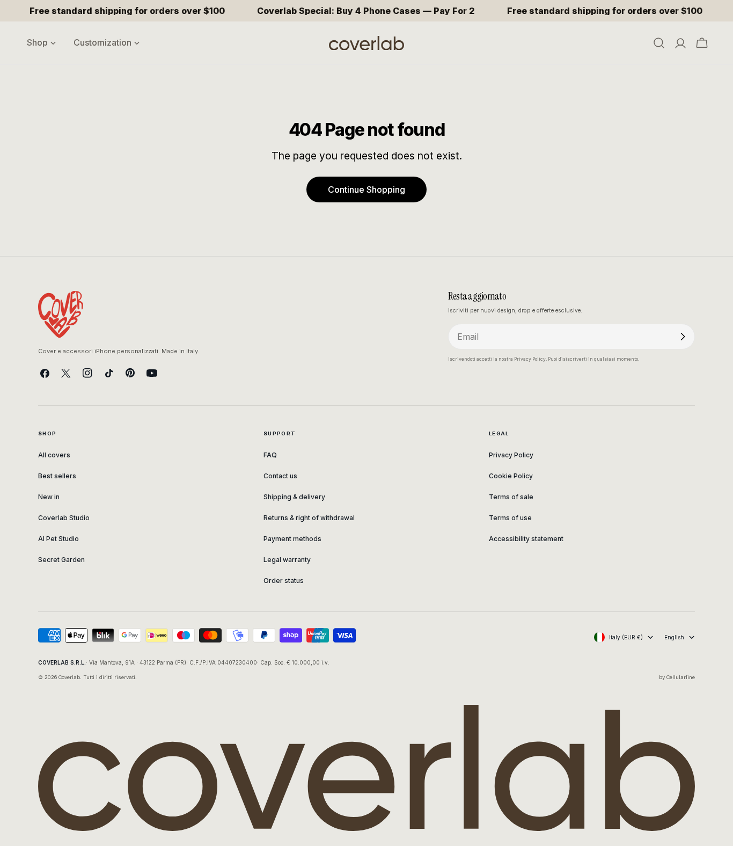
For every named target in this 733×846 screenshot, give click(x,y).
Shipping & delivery (294, 497)
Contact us (280, 476)
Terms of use (510, 518)
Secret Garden (61, 560)
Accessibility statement (526, 539)
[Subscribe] (682, 336)
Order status (283, 581)
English (674, 637)
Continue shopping (366, 189)
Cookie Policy (511, 476)
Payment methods (292, 539)
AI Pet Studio (58, 539)
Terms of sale (511, 497)
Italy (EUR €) (626, 637)
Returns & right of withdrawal (309, 518)
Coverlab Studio (64, 518)
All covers (54, 455)
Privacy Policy (511, 455)
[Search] (659, 43)
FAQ (270, 455)
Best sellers (57, 476)
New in (49, 497)
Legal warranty (287, 560)
